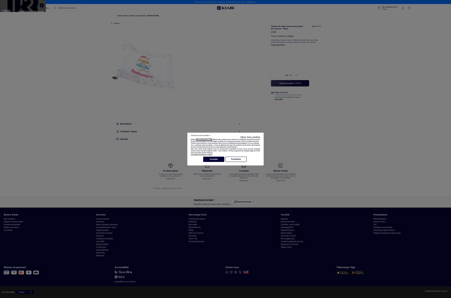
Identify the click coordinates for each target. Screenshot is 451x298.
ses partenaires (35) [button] (204, 139)
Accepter (214, 159)
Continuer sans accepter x (200, 135)
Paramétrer (236, 159)
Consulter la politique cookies (201, 154)
